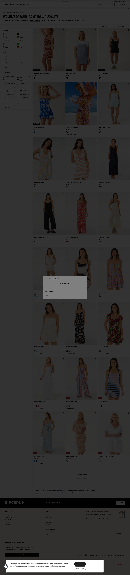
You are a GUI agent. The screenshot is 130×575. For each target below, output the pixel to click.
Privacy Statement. (13, 567)
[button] (5, 566)
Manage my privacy (80, 568)
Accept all (80, 564)
